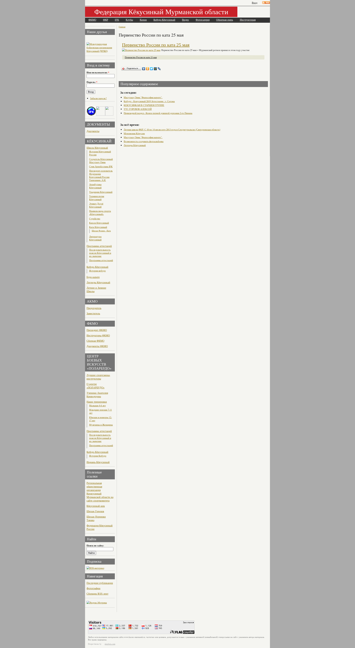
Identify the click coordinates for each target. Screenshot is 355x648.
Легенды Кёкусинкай (98, 282)
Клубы (129, 19)
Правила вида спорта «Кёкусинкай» (100, 212)
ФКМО (92, 19)
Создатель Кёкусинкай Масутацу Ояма (101, 161)
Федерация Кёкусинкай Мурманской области (161, 11)
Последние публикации (100, 583)
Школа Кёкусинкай (97, 147)
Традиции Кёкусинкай (100, 192)
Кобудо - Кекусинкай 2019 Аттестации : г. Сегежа (149, 101)
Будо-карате (93, 277)
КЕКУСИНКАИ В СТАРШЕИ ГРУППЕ (144, 105)
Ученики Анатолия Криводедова (97, 394)
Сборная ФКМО (95, 340)
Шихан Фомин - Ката (101, 230)
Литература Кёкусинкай (95, 238)
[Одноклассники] (148, 68)
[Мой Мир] (155, 68)
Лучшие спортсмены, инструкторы (98, 376)
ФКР (105, 19)
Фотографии (93, 588)
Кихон (143, 19)
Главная (122, 26)
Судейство (94, 218)
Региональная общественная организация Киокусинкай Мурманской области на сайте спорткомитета (100, 491)
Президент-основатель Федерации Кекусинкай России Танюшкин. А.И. (101, 175)
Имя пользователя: (98, 72)
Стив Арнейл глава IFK (101, 166)
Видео (185, 19)
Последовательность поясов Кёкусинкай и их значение (100, 253)
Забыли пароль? (98, 98)
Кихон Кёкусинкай (99, 222)
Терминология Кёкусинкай (96, 198)
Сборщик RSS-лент (97, 593)
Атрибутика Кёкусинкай (95, 186)
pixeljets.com (110, 644)
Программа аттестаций (99, 246)
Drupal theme (93, 644)
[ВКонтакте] (144, 68)
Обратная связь (224, 19)
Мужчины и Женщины (101, 424)
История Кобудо (97, 455)
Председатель (94, 308)
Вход (254, 2)
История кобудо (97, 270)
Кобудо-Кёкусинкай (164, 19)
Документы (93, 131)
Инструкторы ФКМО (98, 335)
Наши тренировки (97, 401)
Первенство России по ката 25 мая (156, 44)
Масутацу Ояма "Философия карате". (143, 97)
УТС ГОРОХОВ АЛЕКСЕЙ (138, 109)
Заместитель (93, 313)
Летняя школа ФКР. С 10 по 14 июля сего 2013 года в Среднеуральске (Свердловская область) (172, 129)
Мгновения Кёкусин (134, 133)
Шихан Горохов (95, 511)
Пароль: (92, 82)
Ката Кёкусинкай (98, 227)
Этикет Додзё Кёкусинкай (96, 205)
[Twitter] (151, 68)
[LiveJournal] (159, 68)
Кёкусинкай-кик (96, 506)
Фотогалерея (202, 19)
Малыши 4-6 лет (97, 405)
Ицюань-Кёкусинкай (98, 462)
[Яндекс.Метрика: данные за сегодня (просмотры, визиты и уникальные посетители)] (97, 602)
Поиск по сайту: (95, 545)
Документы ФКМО (97, 346)
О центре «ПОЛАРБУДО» (95, 385)
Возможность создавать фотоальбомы (143, 141)
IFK (117, 19)
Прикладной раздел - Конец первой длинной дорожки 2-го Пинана (158, 113)
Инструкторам (248, 19)
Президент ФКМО (97, 330)
